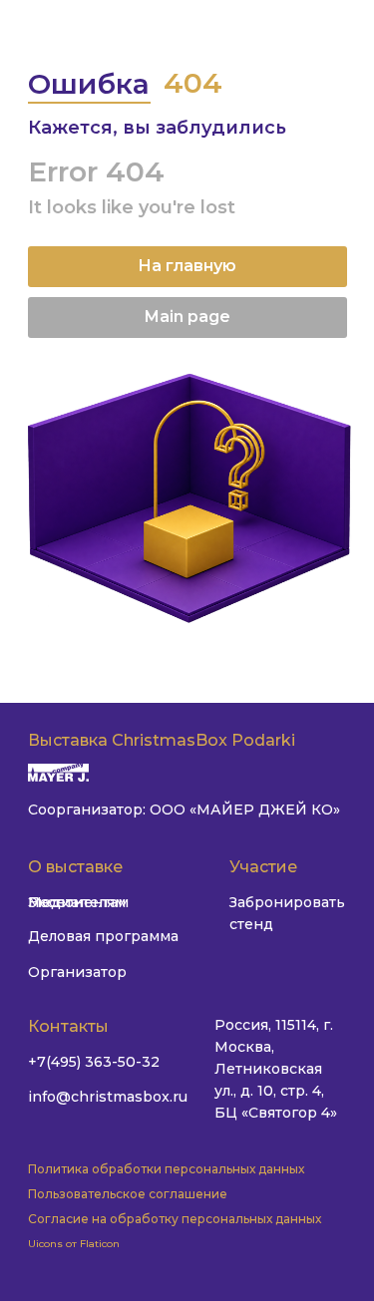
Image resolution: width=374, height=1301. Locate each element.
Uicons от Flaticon (74, 1243)
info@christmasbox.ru (107, 1097)
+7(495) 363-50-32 (94, 1062)
